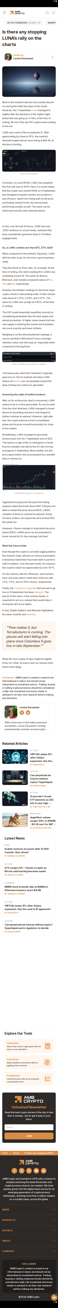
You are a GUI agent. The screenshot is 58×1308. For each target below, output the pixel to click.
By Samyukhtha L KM (40, 807)
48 (13, 283)
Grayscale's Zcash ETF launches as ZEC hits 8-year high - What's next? (42, 800)
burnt (17, 381)
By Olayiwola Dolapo (40, 828)
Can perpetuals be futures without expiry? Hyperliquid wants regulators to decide (41, 779)
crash (34, 110)
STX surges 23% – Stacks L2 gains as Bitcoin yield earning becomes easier (26, 869)
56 (50, 279)
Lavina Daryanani (23, 58)
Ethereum (9, 883)
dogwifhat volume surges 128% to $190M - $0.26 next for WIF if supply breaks (42, 821)
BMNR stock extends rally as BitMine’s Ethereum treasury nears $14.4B (26, 888)
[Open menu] (4, 12)
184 (4, 283)
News (7, 845)
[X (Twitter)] (22, 712)
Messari (43, 364)
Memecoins (35, 814)
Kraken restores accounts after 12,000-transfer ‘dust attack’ (27, 850)
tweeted (30, 614)
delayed (39, 592)
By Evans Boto (37, 765)
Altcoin (34, 750)
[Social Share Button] (54, 1297)
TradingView (38, 493)
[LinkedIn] (28, 712)
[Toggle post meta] (52, 57)
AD (54, 1)
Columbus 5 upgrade (25, 588)
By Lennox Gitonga (14, 875)
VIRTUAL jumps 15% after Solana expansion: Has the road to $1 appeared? (42, 758)
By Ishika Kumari (38, 786)
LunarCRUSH (32, 174)
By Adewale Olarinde (15, 856)
